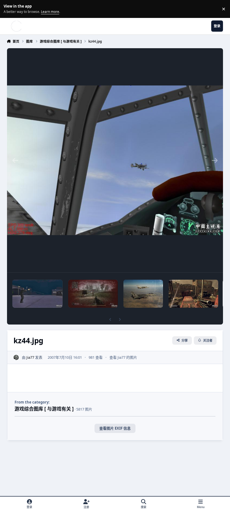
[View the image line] (37, 294)
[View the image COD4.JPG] (93, 294)
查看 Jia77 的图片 (123, 357)
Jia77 (30, 357)
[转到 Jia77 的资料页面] (16, 357)
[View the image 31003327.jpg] (194, 294)
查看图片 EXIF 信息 (115, 428)
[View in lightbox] (115, 160)
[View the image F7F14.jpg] (143, 294)
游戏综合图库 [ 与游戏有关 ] (44, 409)
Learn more (9, 8)
